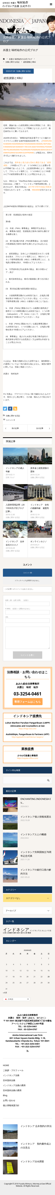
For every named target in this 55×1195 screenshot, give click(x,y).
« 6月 (5, 992)
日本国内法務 (9, 1080)
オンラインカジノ (38, 541)
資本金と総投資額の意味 (39, 470)
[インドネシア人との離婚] (10, 840)
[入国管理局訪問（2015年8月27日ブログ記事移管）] (15, 492)
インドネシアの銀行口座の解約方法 (36, 871)
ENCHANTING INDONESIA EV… (36, 800)
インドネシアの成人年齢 (15, 470)
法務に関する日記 (24, 71)
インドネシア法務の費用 (14, 1085)
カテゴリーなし (13, 898)
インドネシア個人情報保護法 (36, 816)
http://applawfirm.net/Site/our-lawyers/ (27, 737)
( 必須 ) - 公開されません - (18, 608)
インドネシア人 (35, 931)
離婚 (29, 933)
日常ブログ (10, 477)
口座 (4, 933)
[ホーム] (4, 59)
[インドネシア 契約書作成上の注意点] (10, 1149)
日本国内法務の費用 (12, 1090)
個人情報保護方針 (11, 1105)
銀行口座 (24, 933)
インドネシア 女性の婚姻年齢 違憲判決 (39, 508)
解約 (15, 933)
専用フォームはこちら (27, 701)
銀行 (18, 933)
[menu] (51, 4)
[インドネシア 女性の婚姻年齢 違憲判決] (40, 492)
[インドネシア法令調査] (10, 1167)
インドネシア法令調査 (32, 1161)
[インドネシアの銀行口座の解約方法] (10, 875)
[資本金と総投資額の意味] (40, 456)
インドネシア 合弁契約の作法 (36, 1126)
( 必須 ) (16, 600)
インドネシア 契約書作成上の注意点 (36, 1145)
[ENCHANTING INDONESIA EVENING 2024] (10, 804)
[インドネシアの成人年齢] (15, 456)
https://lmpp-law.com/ (27, 728)
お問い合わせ (9, 1100)
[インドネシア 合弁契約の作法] (10, 1131)
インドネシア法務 (11, 1075)
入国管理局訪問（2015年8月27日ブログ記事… (15, 508)
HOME (6, 1065)
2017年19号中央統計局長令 (40, 186)
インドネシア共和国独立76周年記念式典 (36, 853)
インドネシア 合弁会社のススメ (15, 543)
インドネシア (16, 929)
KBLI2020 (36, 189)
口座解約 (10, 933)
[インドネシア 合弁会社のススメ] (15, 529)
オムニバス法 (46, 931)
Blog (5, 1095)
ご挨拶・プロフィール (13, 1070)
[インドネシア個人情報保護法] (10, 822)
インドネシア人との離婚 (33, 834)
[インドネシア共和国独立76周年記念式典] (10, 857)
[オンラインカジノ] (40, 529)
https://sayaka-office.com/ (27, 758)
